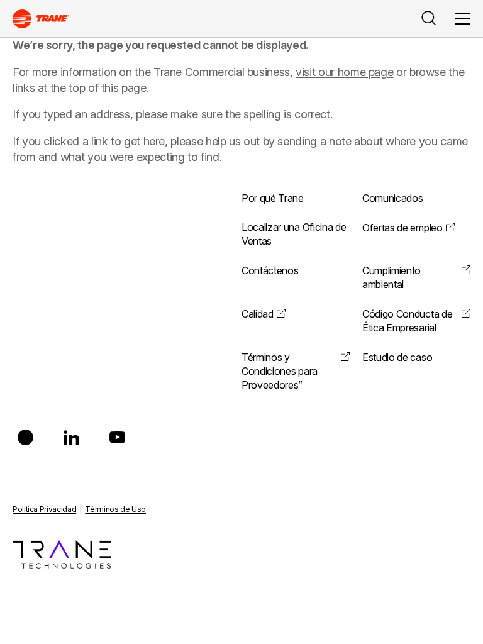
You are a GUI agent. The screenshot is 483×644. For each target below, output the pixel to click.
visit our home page (344, 72)
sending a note (314, 141)
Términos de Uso (115, 509)
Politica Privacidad (44, 509)
